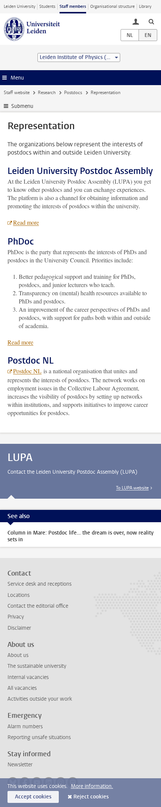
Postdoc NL (27, 371)
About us (17, 655)
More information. (92, 786)
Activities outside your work (39, 698)
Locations (18, 595)
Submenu (22, 106)
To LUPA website (132, 488)
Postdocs (73, 93)
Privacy (15, 616)
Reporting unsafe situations (39, 737)
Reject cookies (91, 796)
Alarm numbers (25, 726)
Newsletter (20, 764)
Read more (26, 222)
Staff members (73, 6)
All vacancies (22, 688)
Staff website (17, 93)
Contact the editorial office (37, 606)
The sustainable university (36, 666)
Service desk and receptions (39, 584)
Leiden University (19, 6)
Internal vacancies (28, 677)
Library (145, 6)
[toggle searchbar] (151, 21)
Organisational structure (112, 6)
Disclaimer (19, 628)
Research (47, 93)
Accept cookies (33, 796)
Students (47, 6)
